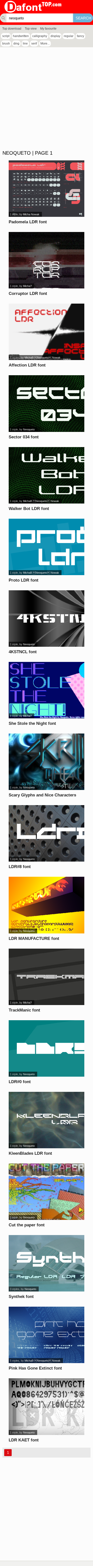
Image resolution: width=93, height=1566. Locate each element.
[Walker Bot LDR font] (46, 475)
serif (34, 43)
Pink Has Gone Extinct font (35, 1368)
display (55, 36)
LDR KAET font (24, 1440)
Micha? (27, 285)
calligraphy (39, 36)
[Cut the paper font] (46, 1191)
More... (45, 43)
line (25, 43)
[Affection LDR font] (46, 332)
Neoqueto (29, 429)
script (5, 36)
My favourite (48, 28)
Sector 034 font (24, 437)
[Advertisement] (46, 98)
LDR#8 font (20, 866)
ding (16, 43)
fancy (80, 36)
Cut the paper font (27, 1225)
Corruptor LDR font (28, 293)
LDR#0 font (20, 1081)
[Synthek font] (46, 1263)
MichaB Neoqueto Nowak (43, 357)
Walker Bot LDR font (29, 508)
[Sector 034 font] (46, 403)
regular (68, 36)
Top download (11, 28)
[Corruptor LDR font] (46, 260)
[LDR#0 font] (46, 1048)
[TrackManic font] (46, 977)
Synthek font (21, 1296)
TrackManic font (24, 1010)
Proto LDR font (23, 580)
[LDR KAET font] (46, 1406)
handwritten (21, 36)
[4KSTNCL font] (46, 618)
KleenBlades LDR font (30, 1153)
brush (6, 43)
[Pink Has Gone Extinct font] (46, 1335)
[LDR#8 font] (46, 833)
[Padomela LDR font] (46, 188)
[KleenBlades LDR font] (46, 1120)
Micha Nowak (31, 214)
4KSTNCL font (23, 651)
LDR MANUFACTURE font (34, 938)
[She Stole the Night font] (46, 690)
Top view (31, 28)
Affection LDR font (27, 365)
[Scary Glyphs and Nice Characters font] (46, 762)
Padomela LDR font (28, 222)
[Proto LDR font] (46, 547)
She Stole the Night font (32, 723)
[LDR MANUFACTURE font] (46, 905)
